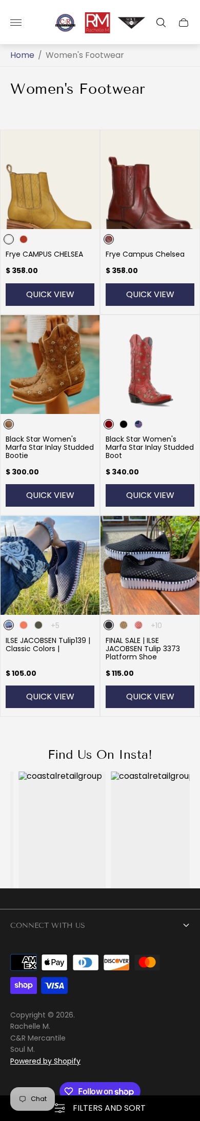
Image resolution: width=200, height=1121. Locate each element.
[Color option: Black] (123, 424)
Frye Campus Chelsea (145, 254)
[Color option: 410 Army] (38, 625)
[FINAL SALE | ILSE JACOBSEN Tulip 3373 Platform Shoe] (150, 565)
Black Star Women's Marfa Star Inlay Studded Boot (150, 447)
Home (22, 55)
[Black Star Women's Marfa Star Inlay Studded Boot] (150, 364)
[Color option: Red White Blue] (138, 424)
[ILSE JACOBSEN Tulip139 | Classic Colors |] (50, 565)
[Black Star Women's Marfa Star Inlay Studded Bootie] (50, 364)
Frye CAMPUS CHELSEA (44, 254)
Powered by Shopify (45, 1061)
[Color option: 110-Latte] (123, 625)
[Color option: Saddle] (23, 239)
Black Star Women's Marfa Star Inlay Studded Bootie (50, 447)
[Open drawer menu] (16, 22)
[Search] (161, 22)
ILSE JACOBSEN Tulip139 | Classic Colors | (48, 644)
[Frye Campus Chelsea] (150, 179)
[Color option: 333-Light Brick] (138, 625)
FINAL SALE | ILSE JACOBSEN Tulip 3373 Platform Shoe (143, 648)
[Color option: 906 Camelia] (23, 625)
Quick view (50, 294)
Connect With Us (47, 925)
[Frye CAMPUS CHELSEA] (50, 179)
